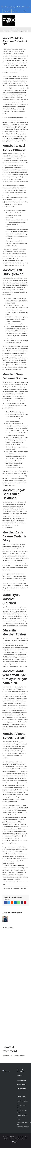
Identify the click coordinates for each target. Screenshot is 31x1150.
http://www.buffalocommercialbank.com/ (13, 865)
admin (5, 888)
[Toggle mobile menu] (28, 16)
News (17, 888)
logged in (12, 1055)
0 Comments (23, 888)
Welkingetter (24, 1138)
